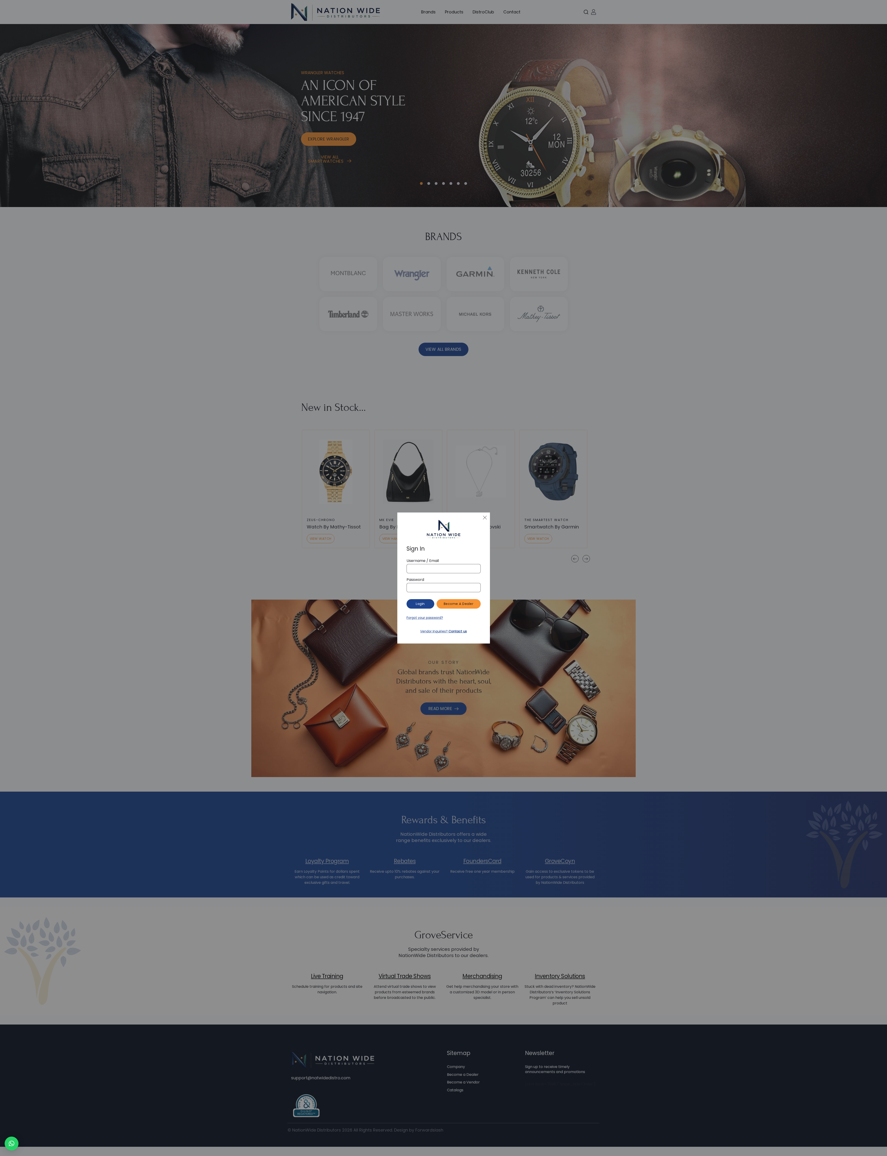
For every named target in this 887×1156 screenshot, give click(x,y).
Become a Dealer (459, 603)
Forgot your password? (425, 618)
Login (420, 603)
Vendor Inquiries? (443, 631)
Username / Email (423, 560)
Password (415, 579)
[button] (11, 1143)
